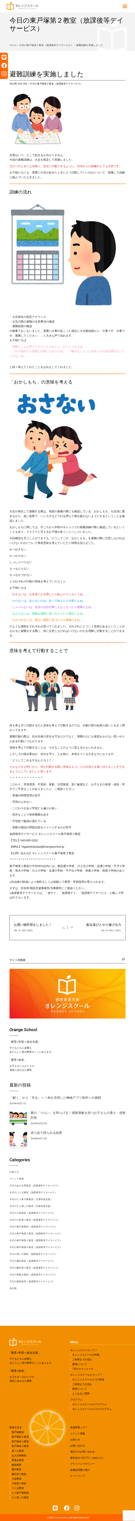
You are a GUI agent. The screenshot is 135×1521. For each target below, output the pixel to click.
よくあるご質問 (80, 1393)
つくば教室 (18, 1488)
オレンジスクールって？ (83, 1350)
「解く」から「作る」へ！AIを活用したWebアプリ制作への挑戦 (55, 1097)
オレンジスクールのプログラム (89, 1404)
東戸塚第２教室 (20, 1436)
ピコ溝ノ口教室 (20, 1497)
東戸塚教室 (18, 1432)
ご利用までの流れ (82, 1359)
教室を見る (15, 1427)
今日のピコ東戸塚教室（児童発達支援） (31, 1199)
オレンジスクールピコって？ (86, 1374)
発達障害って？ (78, 1427)
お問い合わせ (77, 1445)
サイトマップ (77, 1475)
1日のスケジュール (82, 1368)
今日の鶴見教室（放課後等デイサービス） (32, 1281)
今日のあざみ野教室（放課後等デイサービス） (34, 1185)
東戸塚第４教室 (20, 1446)
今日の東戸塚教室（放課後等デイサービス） (33, 1226)
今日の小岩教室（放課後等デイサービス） (32, 1213)
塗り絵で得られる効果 (46, 1133)
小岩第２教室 (19, 1483)
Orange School (61, 1517)
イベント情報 (16, 1178)
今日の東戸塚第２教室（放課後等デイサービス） (46, 45)
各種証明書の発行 (80, 1470)
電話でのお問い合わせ (82, 1451)
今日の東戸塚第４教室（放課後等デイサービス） (35, 1247)
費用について (79, 1364)
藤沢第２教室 (19, 1474)
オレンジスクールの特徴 (85, 1354)
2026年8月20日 (39, 1123)
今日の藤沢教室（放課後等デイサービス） (32, 1261)
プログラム (76, 1399)
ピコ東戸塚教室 (20, 1492)
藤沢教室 (16, 1469)
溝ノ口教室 (18, 1450)
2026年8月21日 (17, 1103)
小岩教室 (16, 1478)
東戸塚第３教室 (20, 1441)
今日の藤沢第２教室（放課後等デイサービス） (34, 1267)
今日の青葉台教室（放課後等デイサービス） (33, 1274)
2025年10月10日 (18, 83)
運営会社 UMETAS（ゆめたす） (87, 1457)
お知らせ (14, 1172)
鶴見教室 (16, 1464)
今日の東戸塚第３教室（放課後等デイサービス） (35, 1240)
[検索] (123, 959)
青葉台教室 (18, 1460)
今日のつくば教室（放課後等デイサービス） (33, 1192)
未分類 (13, 1288)
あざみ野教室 (19, 1455)
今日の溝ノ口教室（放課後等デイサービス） (33, 1254)
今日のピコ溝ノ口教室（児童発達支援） (31, 1206)
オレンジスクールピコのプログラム (92, 1408)
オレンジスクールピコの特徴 (88, 1379)
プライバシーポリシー (82, 1463)
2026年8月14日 (39, 1138)
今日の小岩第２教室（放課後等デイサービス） (34, 1219)
